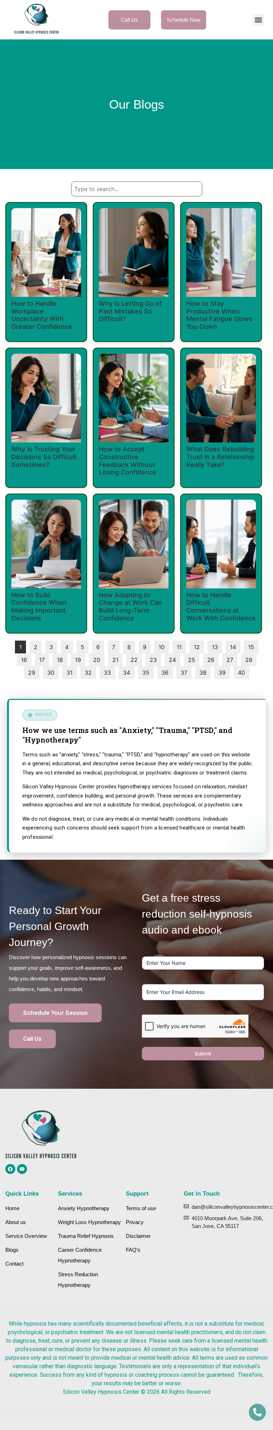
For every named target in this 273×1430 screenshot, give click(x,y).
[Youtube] (22, 1169)
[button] (258, 20)
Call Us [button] (129, 20)
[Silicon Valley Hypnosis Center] (36, 20)
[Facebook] (10, 1169)
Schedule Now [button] (183, 20)
